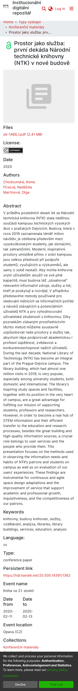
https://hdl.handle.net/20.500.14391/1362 (36, 575)
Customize (10, 676)
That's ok (56, 684)
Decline (20, 684)
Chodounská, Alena (19, 182)
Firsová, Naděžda (17, 187)
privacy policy (57, 670)
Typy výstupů (30, 22)
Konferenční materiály (26, 27)
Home (8, 22)
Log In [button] (60, 8)
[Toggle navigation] (71, 9)
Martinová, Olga (16, 192)
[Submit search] (44, 8)
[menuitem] (50, 8)
